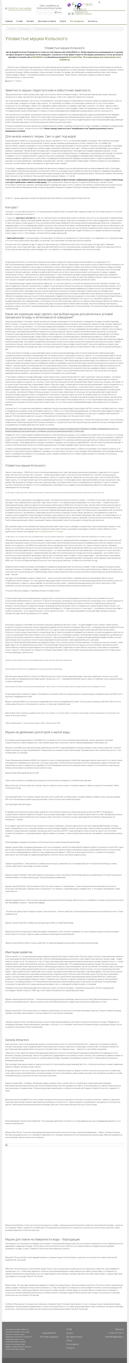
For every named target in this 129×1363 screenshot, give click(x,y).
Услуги (63, 21)
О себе (19, 21)
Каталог (30, 21)
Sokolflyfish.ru (38, 57)
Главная (9, 21)
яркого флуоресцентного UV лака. (49, 532)
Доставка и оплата (47, 21)
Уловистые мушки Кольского (36, 38)
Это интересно (77, 21)
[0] (78, 9)
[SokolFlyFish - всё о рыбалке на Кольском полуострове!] (18, 9)
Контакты (93, 21)
